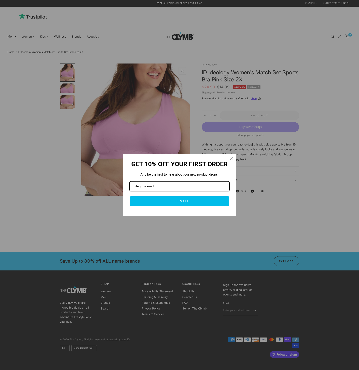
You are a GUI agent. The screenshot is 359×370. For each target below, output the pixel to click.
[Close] (231, 158)
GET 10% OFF (180, 201)
